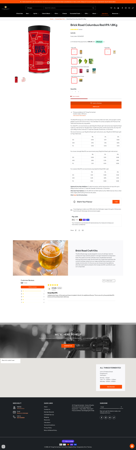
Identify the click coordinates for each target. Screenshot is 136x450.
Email (102, 407)
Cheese (64, 13)
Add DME (107, 47)
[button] (74, 29)
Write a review (32, 287)
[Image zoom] (39, 49)
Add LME (73, 47)
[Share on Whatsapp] (79, 230)
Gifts (86, 13)
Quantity (73, 89)
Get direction (20, 408)
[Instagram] (126, 8)
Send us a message (22, 413)
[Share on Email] (82, 230)
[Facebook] (122, 8)
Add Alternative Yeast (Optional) (80, 66)
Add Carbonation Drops (77, 76)
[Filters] (104, 280)
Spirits (35, 13)
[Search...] (93, 8)
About (94, 13)
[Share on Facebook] (76, 230)
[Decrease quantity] (72, 91)
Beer (27, 13)
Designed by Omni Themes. (84, 447)
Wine (56, 13)
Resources (115, 13)
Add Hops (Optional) (76, 57)
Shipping (46, 417)
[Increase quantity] (78, 91)
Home (51, 19)
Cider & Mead (46, 13)
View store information (79, 115)
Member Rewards (49, 412)
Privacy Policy (48, 427)
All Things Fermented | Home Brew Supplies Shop (62, 447)
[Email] (129, 8)
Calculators (47, 422)
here (75, 195)
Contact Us (47, 409)
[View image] (16, 79)
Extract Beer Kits (60, 19)
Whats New (19, 13)
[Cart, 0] (118, 8)
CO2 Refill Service (49, 414)
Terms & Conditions (49, 425)
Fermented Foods (75, 13)
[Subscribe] (121, 407)
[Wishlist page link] (111, 8)
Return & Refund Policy (50, 430)
